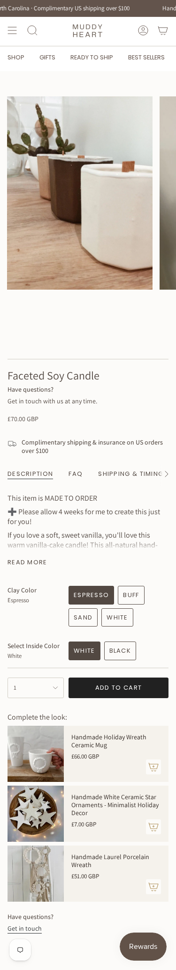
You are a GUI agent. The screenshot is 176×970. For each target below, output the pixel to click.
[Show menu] (12, 30)
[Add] (153, 766)
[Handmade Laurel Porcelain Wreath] (36, 874)
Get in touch (25, 928)
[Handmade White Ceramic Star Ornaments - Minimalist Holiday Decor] (36, 814)
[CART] (163, 30)
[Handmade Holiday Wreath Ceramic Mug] (36, 754)
